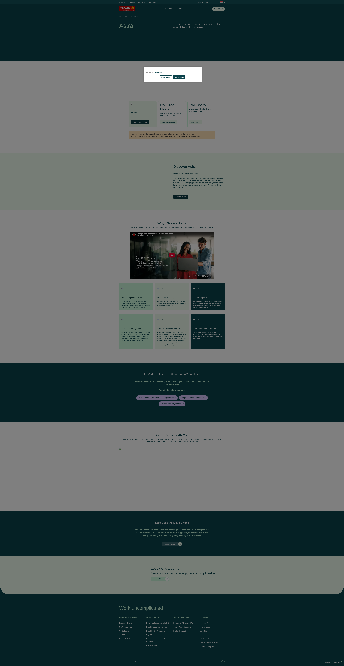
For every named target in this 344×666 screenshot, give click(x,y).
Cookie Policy (158, 72)
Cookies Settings (165, 77)
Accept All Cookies (179, 77)
